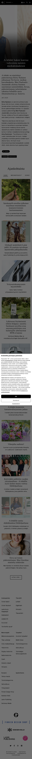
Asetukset (16, 400)
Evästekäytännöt (16, 403)
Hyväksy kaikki (16, 396)
